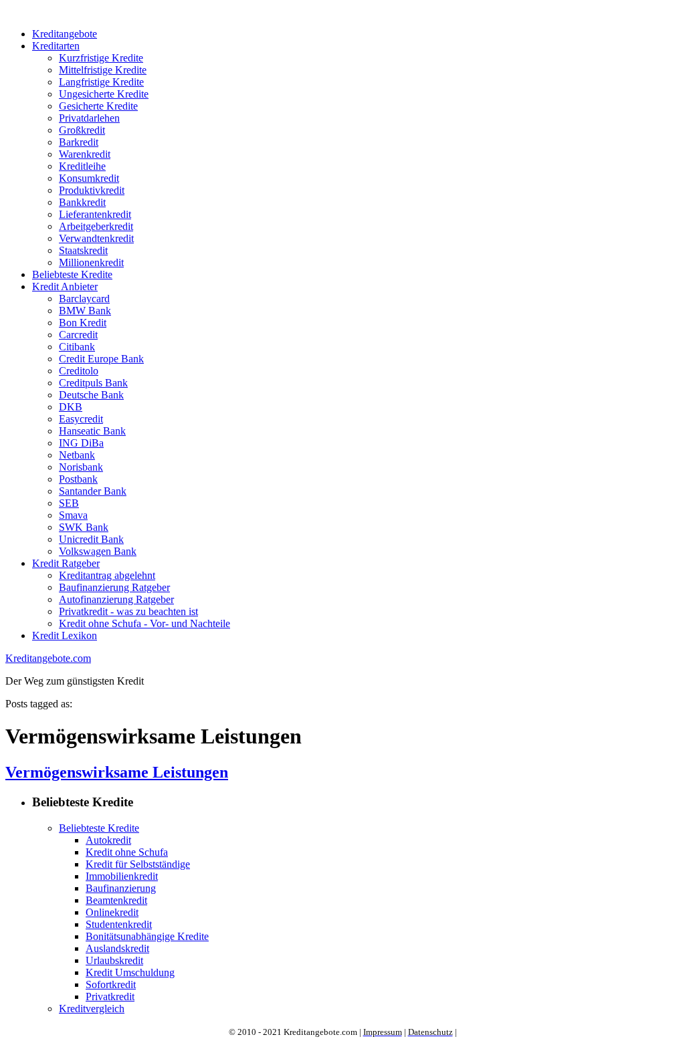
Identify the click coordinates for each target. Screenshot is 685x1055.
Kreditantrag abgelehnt (107, 575)
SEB (69, 503)
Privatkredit (110, 996)
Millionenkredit (91, 262)
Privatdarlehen (89, 118)
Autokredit (108, 840)
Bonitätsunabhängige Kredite (147, 936)
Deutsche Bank (91, 394)
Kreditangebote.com (48, 658)
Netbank (77, 455)
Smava (73, 515)
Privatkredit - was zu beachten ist (128, 611)
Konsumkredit (89, 178)
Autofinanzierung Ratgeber (116, 599)
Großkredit (82, 130)
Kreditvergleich (91, 1008)
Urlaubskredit (114, 960)
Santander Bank (92, 491)
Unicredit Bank (91, 539)
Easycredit (81, 419)
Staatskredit (83, 250)
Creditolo (78, 370)
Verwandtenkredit (96, 238)
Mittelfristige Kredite (102, 70)
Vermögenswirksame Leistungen (116, 772)
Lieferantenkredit (95, 214)
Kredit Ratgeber (66, 563)
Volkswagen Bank (97, 551)
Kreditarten (56, 45)
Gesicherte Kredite (98, 106)
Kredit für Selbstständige (138, 864)
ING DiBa (81, 443)
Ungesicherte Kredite (104, 94)
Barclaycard (84, 298)
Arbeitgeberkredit (96, 226)
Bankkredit (82, 202)
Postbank (78, 479)
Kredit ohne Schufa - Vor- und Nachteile (144, 623)
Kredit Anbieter (65, 286)
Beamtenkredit (116, 900)
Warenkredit (84, 154)
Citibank (77, 346)
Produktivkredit (91, 190)
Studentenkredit (119, 924)
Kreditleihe (82, 166)
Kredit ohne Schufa (127, 852)
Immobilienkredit (122, 876)
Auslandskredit (117, 948)
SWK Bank (83, 527)
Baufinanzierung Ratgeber (114, 587)
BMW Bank (85, 310)
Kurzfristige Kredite (101, 58)
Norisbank (81, 467)
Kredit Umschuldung (130, 972)
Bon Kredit (82, 322)
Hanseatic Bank (92, 431)
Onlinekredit (112, 912)
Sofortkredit (111, 984)
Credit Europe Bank (101, 358)
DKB (70, 407)
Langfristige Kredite (101, 82)
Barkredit (78, 142)
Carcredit (78, 334)
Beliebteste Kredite (72, 274)
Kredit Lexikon (64, 635)
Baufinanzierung (121, 888)
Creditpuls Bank (93, 382)
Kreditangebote (64, 33)
